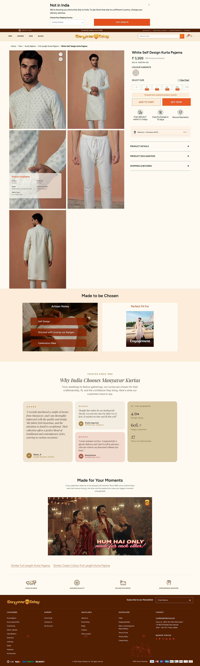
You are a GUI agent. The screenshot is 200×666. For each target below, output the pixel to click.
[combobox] (161, 36)
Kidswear (10, 650)
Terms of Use (123, 633)
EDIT (185, 132)
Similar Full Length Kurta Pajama (31, 565)
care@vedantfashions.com (165, 618)
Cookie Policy (123, 641)
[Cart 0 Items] (191, 36)
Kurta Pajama (30, 46)
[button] (11, 36)
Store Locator (86, 634)
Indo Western (11, 634)
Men (20, 46)
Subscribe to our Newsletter (140, 600)
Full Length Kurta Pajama (48, 46)
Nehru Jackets (12, 630)
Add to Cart (146, 102)
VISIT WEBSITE (122, 22)
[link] (42, 36)
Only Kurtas (11, 626)
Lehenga (10, 642)
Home (13, 46)
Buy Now (176, 102)
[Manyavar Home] (92, 37)
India (12, 662)
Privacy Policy (123, 637)
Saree (9, 646)
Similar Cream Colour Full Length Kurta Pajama (81, 565)
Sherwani (10, 638)
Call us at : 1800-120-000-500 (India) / (169, 622)
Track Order (48, 618)
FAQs (121, 618)
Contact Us (48, 622)
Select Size (138, 80)
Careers (84, 630)
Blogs (83, 626)
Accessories (11, 653)
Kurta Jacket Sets (13, 622)
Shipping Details (124, 622)
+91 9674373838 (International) (167, 625)
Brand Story (85, 622)
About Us (84, 618)
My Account (48, 626)
